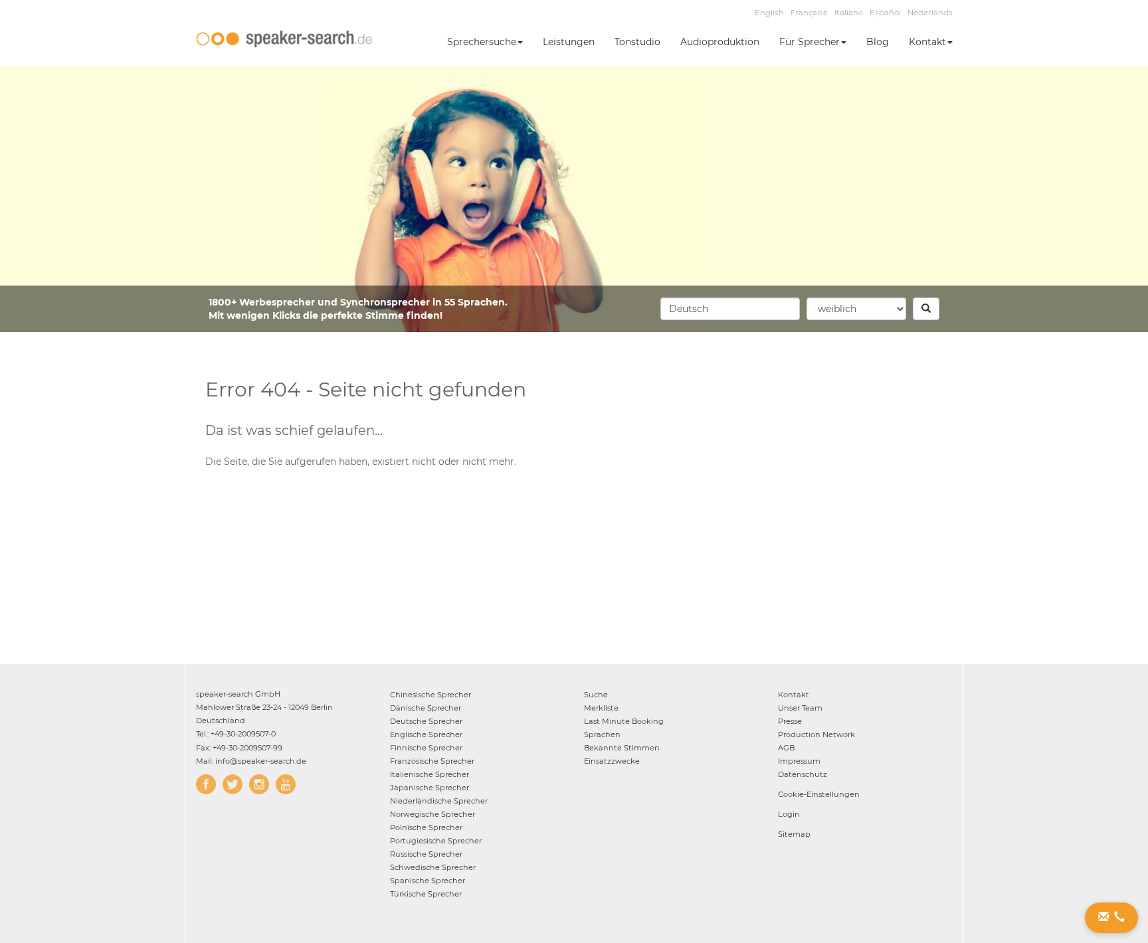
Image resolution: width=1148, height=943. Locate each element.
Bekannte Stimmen (622, 747)
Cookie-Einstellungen (819, 794)
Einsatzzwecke (612, 761)
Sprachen (602, 734)
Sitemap (794, 834)
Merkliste (601, 708)
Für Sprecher (809, 42)
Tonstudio (637, 42)
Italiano (848, 12)
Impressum (799, 761)
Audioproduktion (719, 42)
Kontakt (927, 42)
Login (789, 814)
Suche (596, 694)
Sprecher (430, 694)
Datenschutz (802, 774)
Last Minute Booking (624, 721)
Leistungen (569, 42)
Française (809, 12)
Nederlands (930, 12)
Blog (877, 42)
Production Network (816, 734)
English (769, 12)
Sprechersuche (481, 42)
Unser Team (800, 708)
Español (885, 12)
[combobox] (730, 309)
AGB (786, 747)
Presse (790, 721)
